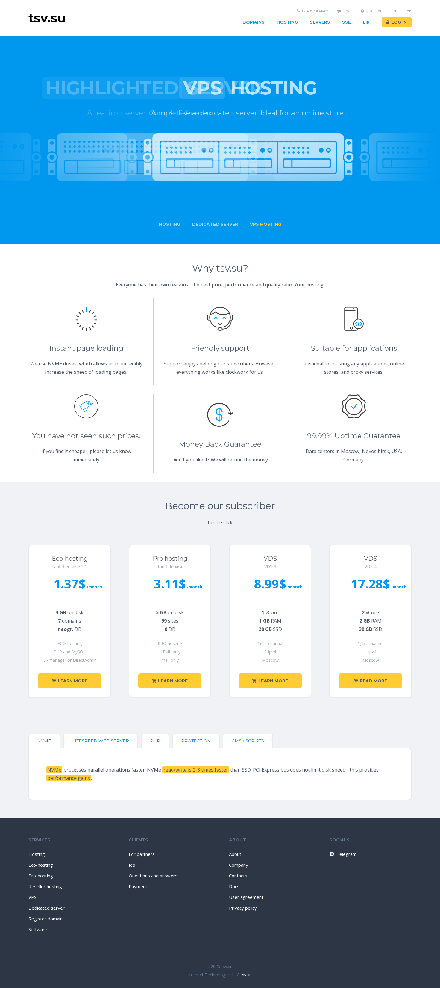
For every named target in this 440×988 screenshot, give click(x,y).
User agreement (246, 897)
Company (238, 865)
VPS (32, 897)
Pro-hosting (40, 876)
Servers (320, 22)
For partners (142, 854)
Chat (347, 11)
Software (37, 929)
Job (132, 865)
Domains (253, 22)
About (235, 854)
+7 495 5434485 (314, 11)
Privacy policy (243, 908)
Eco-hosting (40, 865)
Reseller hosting (45, 886)
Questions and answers (153, 876)
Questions (375, 11)
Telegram (346, 854)
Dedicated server (46, 908)
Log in (399, 22)
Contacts (238, 876)
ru (395, 11)
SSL (346, 22)
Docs (234, 886)
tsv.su (246, 975)
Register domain (45, 919)
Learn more (72, 681)
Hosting (287, 22)
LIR (366, 22)
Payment (138, 886)
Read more (373, 681)
